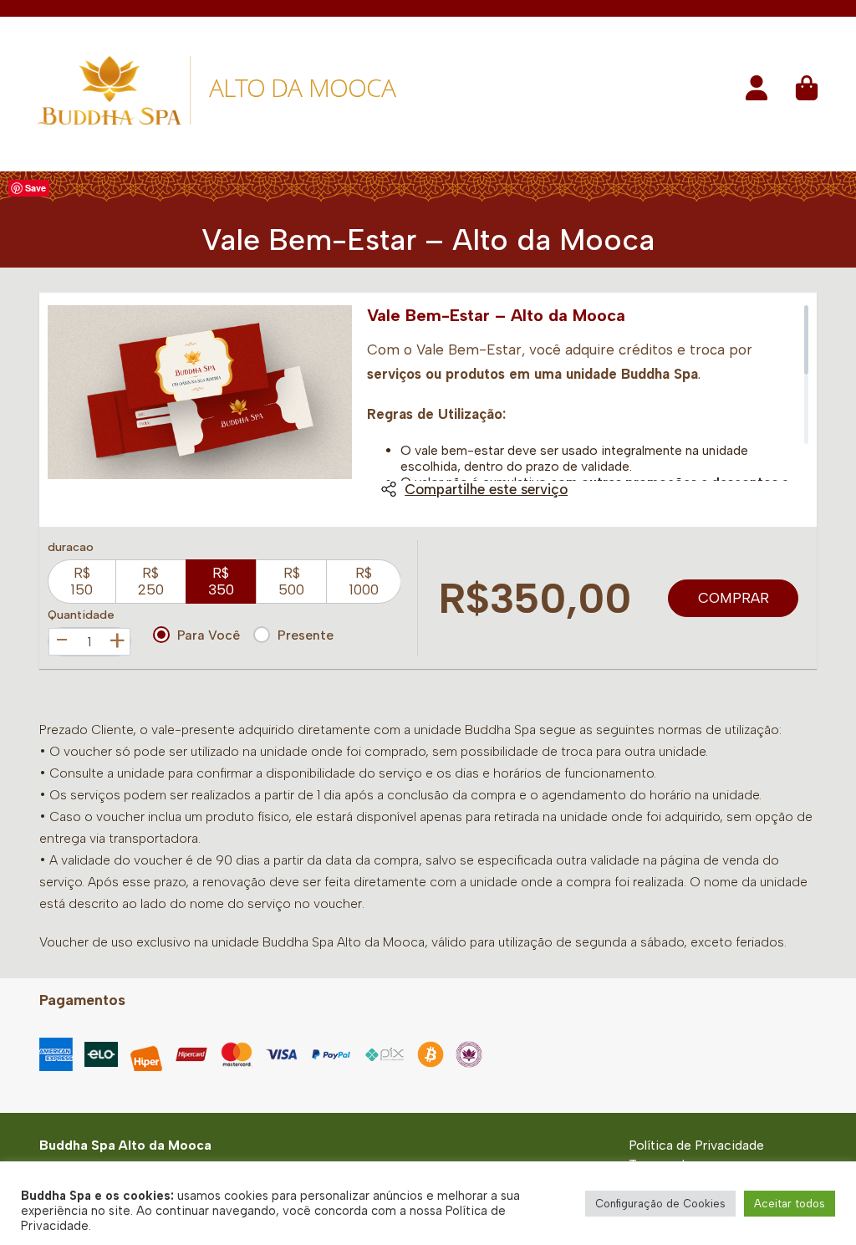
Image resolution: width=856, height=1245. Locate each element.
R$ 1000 (364, 581)
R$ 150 (81, 581)
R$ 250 (151, 581)
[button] (756, 93)
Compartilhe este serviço (486, 489)
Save (35, 187)
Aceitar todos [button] (789, 1203)
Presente (306, 635)
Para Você (208, 635)
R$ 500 (291, 581)
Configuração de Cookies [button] (660, 1203)
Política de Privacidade (696, 1145)
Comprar (733, 597)
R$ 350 (221, 581)
